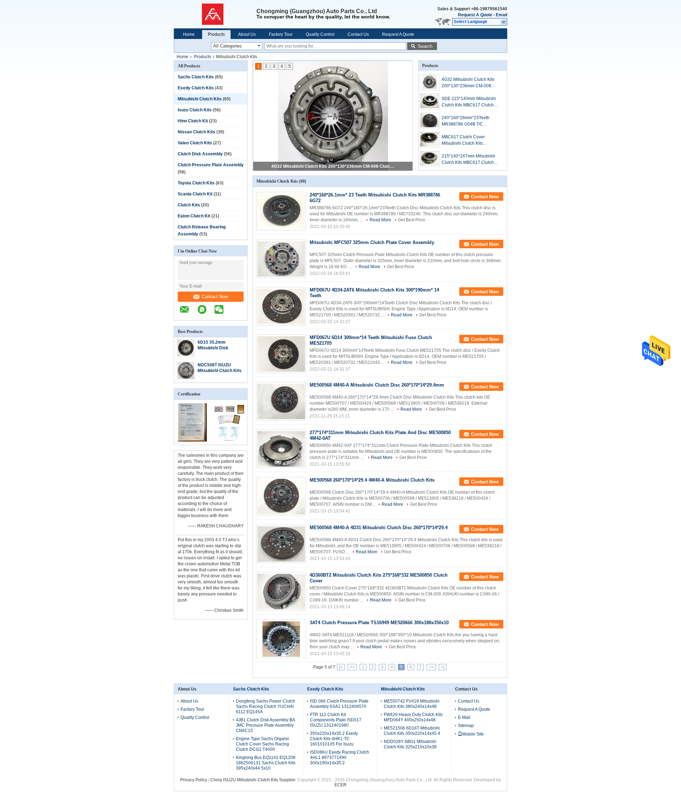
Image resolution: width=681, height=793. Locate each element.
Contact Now (215, 296)
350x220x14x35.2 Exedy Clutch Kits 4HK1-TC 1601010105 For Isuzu (334, 739)
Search (425, 46)
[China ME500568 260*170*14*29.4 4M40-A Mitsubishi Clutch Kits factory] (281, 496)
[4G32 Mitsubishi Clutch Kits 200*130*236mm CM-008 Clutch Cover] (430, 82)
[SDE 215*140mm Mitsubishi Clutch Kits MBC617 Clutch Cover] (430, 102)
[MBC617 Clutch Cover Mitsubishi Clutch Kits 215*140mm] (430, 140)
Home (189, 34)
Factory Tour (281, 34)
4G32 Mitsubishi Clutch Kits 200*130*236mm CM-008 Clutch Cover (468, 83)
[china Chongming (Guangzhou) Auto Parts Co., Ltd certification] (192, 440)
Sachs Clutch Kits (196, 76)
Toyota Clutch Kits (196, 183)
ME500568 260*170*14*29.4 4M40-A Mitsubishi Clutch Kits (372, 480)
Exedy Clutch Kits (196, 87)
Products (216, 34)
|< (341, 667)
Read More (380, 219)
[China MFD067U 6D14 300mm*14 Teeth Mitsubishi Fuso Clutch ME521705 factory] (281, 353)
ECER (340, 784)
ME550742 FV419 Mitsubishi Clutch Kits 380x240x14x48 (411, 704)
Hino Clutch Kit (193, 120)
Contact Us (358, 34)
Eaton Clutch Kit (194, 216)
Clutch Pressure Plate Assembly (211, 164)
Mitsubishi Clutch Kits (200, 98)
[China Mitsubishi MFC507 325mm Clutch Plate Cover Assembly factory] (281, 258)
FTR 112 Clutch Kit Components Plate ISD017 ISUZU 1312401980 (335, 720)
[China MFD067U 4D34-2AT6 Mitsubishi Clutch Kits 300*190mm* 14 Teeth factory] (281, 306)
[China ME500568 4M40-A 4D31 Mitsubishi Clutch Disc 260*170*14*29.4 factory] (281, 544)
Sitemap (466, 725)
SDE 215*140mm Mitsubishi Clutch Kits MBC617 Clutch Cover (333, 166)
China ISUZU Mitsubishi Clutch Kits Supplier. (253, 779)
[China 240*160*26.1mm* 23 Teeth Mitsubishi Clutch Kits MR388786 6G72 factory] (281, 211)
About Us (247, 34)
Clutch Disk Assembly (200, 153)
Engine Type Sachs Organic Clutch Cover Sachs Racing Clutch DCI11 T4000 (262, 744)
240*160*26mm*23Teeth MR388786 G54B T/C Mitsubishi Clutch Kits (465, 121)
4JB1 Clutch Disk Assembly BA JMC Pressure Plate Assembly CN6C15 (265, 725)
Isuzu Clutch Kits (195, 109)
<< (352, 667)
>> (431, 667)
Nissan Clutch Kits (196, 131)
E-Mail (464, 717)
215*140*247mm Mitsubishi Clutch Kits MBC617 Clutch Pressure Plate (468, 160)
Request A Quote (475, 14)
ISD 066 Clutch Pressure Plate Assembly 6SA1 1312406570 (339, 704)
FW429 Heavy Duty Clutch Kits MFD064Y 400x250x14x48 (413, 717)
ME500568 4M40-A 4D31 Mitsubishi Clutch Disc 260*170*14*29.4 (379, 527)
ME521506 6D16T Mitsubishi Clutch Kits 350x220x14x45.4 (412, 731)
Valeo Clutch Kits (195, 142)
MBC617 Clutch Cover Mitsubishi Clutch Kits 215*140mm (463, 140)
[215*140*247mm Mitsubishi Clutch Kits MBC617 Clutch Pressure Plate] (430, 159)
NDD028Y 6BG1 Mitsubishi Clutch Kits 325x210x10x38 (410, 744)
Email (501, 14)
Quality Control (320, 34)
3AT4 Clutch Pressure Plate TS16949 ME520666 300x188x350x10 (379, 622)
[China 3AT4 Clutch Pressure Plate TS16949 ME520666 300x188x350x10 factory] (281, 639)
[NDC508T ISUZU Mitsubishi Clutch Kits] (185, 377)
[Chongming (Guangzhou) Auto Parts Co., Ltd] (215, 14)
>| (442, 667)
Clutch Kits (189, 205)
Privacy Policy (193, 779)
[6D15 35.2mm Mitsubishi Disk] (185, 355)
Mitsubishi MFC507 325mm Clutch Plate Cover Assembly (372, 242)
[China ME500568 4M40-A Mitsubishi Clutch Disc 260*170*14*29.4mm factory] (281, 401)
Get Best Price (411, 219)
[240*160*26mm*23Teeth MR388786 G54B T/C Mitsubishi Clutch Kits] (430, 121)
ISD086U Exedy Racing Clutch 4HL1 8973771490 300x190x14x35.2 (339, 757)
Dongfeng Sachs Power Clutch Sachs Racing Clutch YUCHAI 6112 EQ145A (265, 706)
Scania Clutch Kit (195, 194)
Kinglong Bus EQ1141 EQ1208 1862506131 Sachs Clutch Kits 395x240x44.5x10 (265, 763)
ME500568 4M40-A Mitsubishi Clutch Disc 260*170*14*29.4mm (377, 385)
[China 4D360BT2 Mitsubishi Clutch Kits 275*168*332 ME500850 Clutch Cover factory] (281, 591)
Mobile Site (473, 734)
